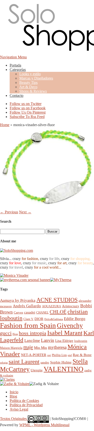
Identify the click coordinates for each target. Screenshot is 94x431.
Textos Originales (14, 419)
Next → (25, 212)
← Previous (9, 212)
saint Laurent (24, 361)
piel (70, 355)
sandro (44, 362)
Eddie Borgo (74, 318)
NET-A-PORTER (33, 355)
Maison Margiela (11, 348)
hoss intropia (32, 333)
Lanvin (47, 340)
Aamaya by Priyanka (17, 300)
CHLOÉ (58, 311)
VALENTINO (63, 369)
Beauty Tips (28, 82)
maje (28, 347)
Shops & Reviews (33, 91)
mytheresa (57, 347)
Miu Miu (40, 347)
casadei (29, 312)
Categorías (18, 70)
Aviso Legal (19, 409)
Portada (15, 65)
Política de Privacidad (26, 405)
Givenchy (70, 325)
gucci (6, 333)
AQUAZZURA (51, 306)
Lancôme (32, 340)
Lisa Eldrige (64, 341)
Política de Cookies (24, 401)
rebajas (4, 362)
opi (49, 355)
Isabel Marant (64, 332)
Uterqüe (37, 370)
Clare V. (28, 319)
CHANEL (42, 312)
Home (4, 125)
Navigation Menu (13, 57)
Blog (13, 396)
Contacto (16, 95)
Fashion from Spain (28, 325)
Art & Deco (28, 87)
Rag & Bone (82, 355)
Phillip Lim (59, 355)
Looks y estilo (30, 74)
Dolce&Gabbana (53, 319)
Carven (18, 312)
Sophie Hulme (61, 362)
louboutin (80, 341)
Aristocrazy (70, 306)
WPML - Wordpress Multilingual (44, 425)
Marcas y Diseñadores (36, 78)
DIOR (38, 319)
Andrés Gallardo (27, 306)
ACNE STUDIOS (57, 300)
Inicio (14, 392)
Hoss (15, 334)
